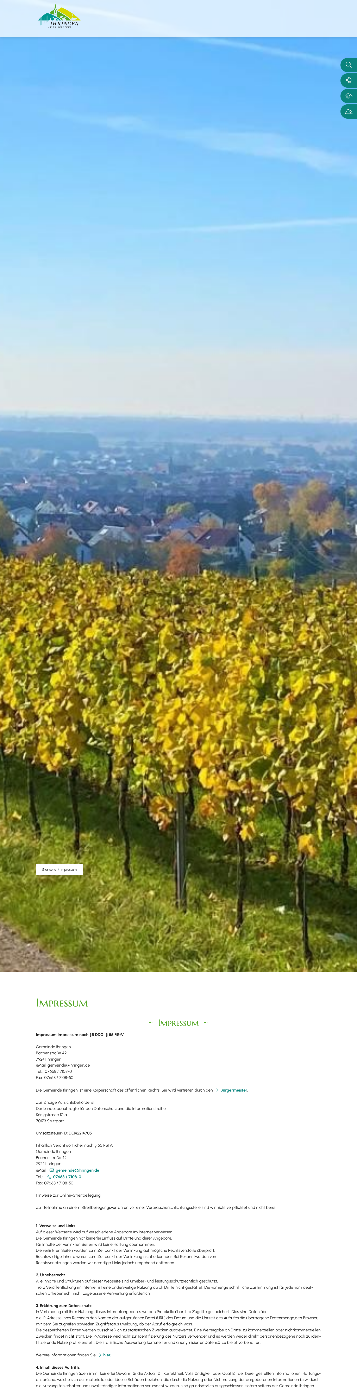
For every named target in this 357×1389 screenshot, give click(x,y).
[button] (348, 80)
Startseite (49, 870)
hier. (107, 1354)
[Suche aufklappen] (348, 65)
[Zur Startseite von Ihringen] (59, 16)
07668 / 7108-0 (67, 1176)
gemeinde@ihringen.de (77, 1170)
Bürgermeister (233, 1090)
